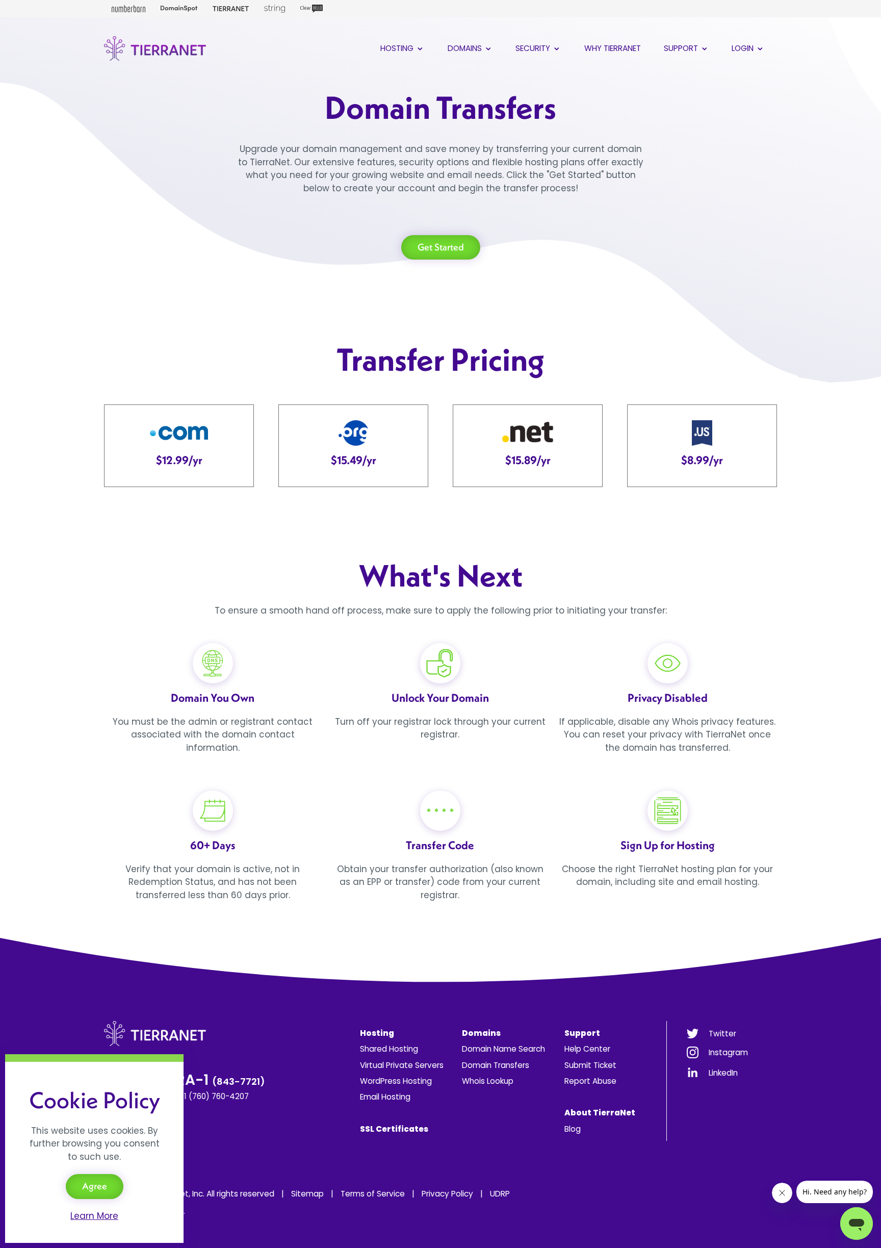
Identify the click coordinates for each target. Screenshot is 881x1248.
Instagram (728, 1052)
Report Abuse (590, 1081)
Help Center (587, 1048)
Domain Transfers (495, 1065)
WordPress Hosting (396, 1081)
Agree (94, 1186)
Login (744, 48)
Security (533, 48)
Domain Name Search (503, 1048)
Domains (466, 48)
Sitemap (307, 1193)
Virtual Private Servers (402, 1065)
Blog (572, 1129)
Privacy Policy (447, 1193)
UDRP (500, 1193)
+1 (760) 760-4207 (214, 1096)
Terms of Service (373, 1193)
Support (682, 48)
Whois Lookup (487, 1081)
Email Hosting (385, 1096)
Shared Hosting (389, 1048)
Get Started (441, 247)
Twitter (722, 1033)
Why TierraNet (612, 48)
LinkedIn (723, 1072)
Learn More (94, 1216)
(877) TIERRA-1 (184, 1080)
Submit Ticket (590, 1065)
